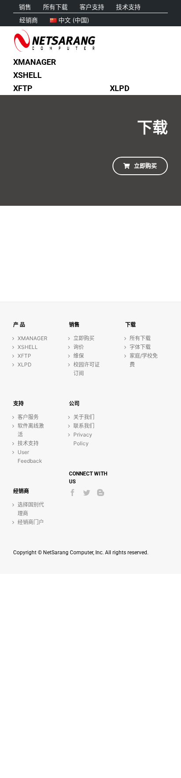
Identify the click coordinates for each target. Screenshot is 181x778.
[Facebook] (72, 492)
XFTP (24, 355)
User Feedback (30, 456)
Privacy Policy (82, 439)
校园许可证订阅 (86, 369)
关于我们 (83, 417)
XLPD (25, 364)
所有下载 (140, 338)
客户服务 (28, 417)
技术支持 (28, 443)
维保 (78, 355)
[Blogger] (100, 492)
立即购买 (83, 338)
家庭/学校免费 (144, 360)
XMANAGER (32, 338)
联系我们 (83, 425)
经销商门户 (31, 522)
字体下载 (140, 347)
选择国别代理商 (31, 509)
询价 (78, 347)
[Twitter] (86, 492)
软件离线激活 (31, 430)
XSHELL (28, 347)
